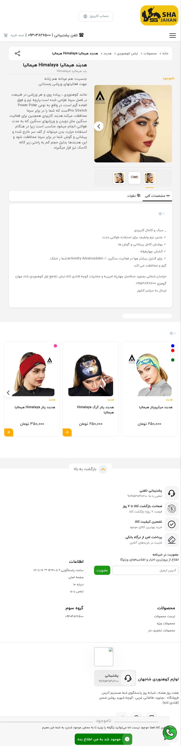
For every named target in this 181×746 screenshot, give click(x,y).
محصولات (150, 53)
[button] (93, 443)
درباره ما (78, 584)
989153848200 (109, 681)
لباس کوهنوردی (127, 53)
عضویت (102, 570)
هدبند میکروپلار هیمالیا (156, 407)
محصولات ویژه (166, 623)
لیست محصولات (164, 616)
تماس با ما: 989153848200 (145, 496)
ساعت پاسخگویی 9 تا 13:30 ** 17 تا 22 (58, 570)
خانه (165, 53)
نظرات (131, 196)
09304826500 (74, 616)
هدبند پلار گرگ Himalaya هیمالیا (95, 410)
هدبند (107, 53)
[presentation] (167, 126)
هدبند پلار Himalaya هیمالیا (35, 407)
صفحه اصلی (75, 577)
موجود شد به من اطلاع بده (99, 739)
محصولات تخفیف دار (161, 630)
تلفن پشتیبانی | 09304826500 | (52, 35)
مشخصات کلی (155, 196)
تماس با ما (76, 591)
